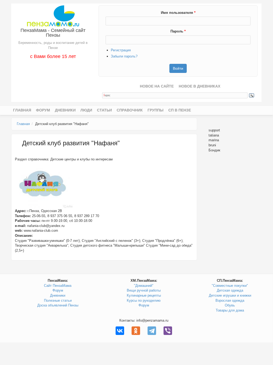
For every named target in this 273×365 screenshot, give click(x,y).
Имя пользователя (178, 13)
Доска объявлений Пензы (57, 305)
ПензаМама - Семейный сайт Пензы (53, 33)
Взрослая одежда (229, 300)
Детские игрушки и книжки (230, 295)
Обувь (230, 305)
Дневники (65, 110)
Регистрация (121, 50)
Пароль (178, 31)
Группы (156, 110)
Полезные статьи (58, 300)
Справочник (130, 110)
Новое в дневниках (199, 86)
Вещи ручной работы (144, 290)
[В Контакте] (120, 330)
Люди (86, 110)
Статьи (104, 110)
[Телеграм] (152, 330)
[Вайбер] (168, 330)
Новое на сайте (157, 86)
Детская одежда (230, 290)
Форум (43, 110)
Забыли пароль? (124, 56)
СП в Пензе (179, 110)
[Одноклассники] (136, 330)
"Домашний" (143, 286)
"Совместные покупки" (230, 286)
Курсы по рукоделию (144, 300)
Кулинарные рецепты (144, 295)
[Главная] (53, 16)
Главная (22, 110)
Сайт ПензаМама (57, 286)
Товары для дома (230, 310)
